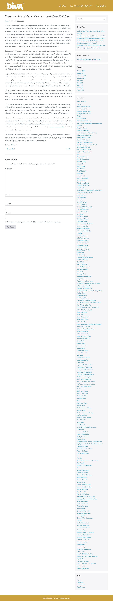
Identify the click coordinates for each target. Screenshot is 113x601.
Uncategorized (14, 145)
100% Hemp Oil (81, 102)
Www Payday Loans (83, 568)
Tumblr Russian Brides (83, 528)
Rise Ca (79, 468)
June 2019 (80, 83)
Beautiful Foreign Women (84, 137)
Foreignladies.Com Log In (84, 276)
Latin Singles (80, 362)
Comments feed (81, 585)
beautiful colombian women (84, 135)
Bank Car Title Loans (83, 130)
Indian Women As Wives (84, 336)
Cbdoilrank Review (82, 221)
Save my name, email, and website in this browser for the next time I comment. (34, 222)
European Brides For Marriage (85, 257)
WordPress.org (81, 587)
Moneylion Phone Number (84, 417)
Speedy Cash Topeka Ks (83, 511)
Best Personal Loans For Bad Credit (87, 145)
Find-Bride (80, 272)
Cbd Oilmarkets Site (82, 212)
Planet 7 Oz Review (82, 451)
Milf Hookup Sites (82, 415)
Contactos (101, 5)
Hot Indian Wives (82, 295)
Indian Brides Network (83, 317)
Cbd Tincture (80, 214)
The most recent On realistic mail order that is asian (91, 45)
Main (78, 401)
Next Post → (69, 149)
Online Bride (80, 429)
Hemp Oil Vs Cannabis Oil (84, 288)
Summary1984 (81, 516)
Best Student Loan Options (84, 149)
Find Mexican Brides (82, 269)
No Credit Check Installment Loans (86, 427)
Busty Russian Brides (83, 183)
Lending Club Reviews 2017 (85, 370)
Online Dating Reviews (83, 432)
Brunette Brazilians (82, 181)
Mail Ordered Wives (82, 394)
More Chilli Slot (81, 420)
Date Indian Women (82, 245)
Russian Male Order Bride (84, 487)
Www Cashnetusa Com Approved (86, 563)
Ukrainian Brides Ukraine (84, 537)
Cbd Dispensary (81, 197)
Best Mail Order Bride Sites (84, 142)
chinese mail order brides (84, 231)
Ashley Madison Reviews (84, 114)
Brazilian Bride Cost (82, 157)
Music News (80, 422)
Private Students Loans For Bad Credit (87, 461)
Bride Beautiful (81, 166)
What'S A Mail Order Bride (85, 554)
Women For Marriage (83, 561)
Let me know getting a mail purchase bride (88, 48)
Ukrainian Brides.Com (83, 540)
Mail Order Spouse (82, 389)
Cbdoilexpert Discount (83, 219)
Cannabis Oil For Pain (83, 185)
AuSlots (79, 116)
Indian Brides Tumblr (82, 319)
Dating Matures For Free (83, 250)
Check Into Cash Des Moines (85, 224)
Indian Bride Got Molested (84, 310)
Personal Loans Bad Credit (84, 449)
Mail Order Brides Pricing (84, 386)
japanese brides (81, 343)
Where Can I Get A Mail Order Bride (87, 556)
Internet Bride (80, 341)
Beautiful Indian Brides (83, 140)
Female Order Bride (82, 260)
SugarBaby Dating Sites (83, 513)
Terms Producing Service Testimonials (87, 43)
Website (8, 213)
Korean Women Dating (83, 353)
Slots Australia (81, 508)
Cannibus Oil (80, 188)
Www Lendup (81, 566)
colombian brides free (83, 238)
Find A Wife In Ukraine (83, 267)
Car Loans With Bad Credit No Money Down (89, 190)
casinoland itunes (81, 195)
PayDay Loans (81, 439)
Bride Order (80, 173)
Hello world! (97, 59)
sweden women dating (56, 127)
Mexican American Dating (84, 408)
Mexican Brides (81, 410)
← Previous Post (9, 149)
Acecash (79, 104)
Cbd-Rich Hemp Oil (82, 216)
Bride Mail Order (81, 171)
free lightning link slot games (85, 281)
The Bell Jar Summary (83, 523)
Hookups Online (81, 293)
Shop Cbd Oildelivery (83, 494)
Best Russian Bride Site (83, 147)
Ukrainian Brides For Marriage (85, 532)
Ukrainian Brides (81, 530)
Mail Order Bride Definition (84, 377)
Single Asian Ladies (82, 501)
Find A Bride (80, 262)
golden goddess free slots (84, 286)
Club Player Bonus (82, 236)
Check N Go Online (82, 226)
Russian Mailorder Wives (84, 484)
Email (8, 204)
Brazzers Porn (80, 164)
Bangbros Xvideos (82, 128)
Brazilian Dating (81, 161)
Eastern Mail (80, 252)
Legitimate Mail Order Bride (85, 365)
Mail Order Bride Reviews (84, 379)
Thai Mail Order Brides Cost (85, 518)
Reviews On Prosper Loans (84, 465)
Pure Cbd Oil (80, 463)
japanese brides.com (82, 346)
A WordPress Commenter (84, 59)
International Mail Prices (83, 338)
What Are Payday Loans (84, 549)
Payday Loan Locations (83, 437)
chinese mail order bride (83, 228)
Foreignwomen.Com (82, 279)
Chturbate (79, 233)
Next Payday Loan (82, 425)
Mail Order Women (82, 391)
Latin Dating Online (82, 360)
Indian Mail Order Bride (83, 327)
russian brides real (82, 477)
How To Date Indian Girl (84, 305)
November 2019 (81, 78)
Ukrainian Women (82, 542)
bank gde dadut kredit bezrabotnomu (87, 133)
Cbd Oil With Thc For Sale (84, 207)
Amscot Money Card (82, 109)
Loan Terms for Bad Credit (84, 372)
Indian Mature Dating (83, 334)
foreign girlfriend (81, 274)
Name (8, 195)
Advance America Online (84, 106)
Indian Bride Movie (82, 312)
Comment (8, 169)
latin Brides (80, 355)
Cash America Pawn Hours (84, 193)
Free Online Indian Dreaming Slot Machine (88, 283)
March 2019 (80, 90)
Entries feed (80, 582)
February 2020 (81, 71)
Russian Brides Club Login (84, 475)
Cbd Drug (79, 200)
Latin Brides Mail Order (83, 358)
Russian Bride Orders (83, 470)
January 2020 (81, 73)
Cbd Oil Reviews (81, 204)
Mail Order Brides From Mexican (86, 382)
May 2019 (80, 85)
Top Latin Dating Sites (83, 525)
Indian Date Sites (81, 322)
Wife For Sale (81, 559)
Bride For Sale (81, 169)
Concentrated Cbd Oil (83, 240)
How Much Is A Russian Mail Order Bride (89, 303)
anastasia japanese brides (84, 111)
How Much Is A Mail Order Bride (86, 300)
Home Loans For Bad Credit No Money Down (89, 291)
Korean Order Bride (82, 350)
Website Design (81, 547)
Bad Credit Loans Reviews (84, 121)
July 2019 (80, 80)
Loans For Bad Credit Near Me (85, 374)
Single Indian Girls (82, 504)
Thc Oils (79, 520)
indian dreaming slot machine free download (89, 324)
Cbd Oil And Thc (82, 202)
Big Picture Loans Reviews (84, 152)
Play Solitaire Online (82, 453)
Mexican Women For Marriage (85, 413)
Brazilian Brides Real (83, 159)
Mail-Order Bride (82, 396)
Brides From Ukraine (82, 178)
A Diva (62, 5)
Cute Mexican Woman (83, 243)
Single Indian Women (83, 506)
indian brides (80, 315)
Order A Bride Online (83, 434)
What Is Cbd (80, 552)
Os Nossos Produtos (80, 5)
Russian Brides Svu (82, 480)
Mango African (81, 405)
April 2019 (80, 88)
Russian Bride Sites (82, 472)
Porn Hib (79, 458)
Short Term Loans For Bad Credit (86, 496)
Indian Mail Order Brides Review (86, 329)
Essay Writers (81, 255)
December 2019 (81, 76)
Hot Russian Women (82, 298)
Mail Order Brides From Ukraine (86, 384)
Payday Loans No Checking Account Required (89, 441)
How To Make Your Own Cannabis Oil (88, 307)
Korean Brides (81, 348)
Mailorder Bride (81, 398)
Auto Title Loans (81, 118)
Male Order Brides (82, 403)
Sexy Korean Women (82, 492)
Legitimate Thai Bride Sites (84, 367)
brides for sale (81, 176)
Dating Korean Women (83, 248)
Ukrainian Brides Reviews (84, 535)
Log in (78, 580)
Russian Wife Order (82, 489)
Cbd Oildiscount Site (82, 209)
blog (78, 154)
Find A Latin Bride (82, 264)
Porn (78, 456)
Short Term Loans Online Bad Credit (87, 499)
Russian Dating (81, 482)
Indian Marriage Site (82, 331)
